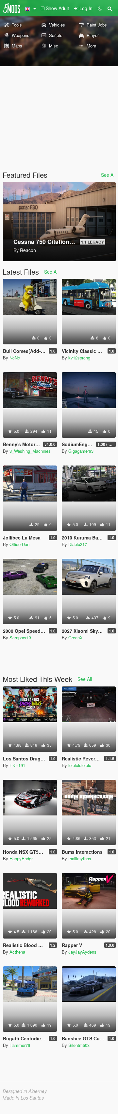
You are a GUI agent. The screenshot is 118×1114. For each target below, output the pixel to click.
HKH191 (17, 765)
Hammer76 (19, 1045)
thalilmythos (79, 858)
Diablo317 (77, 544)
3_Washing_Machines (30, 451)
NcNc (14, 358)
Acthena (17, 952)
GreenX (75, 637)
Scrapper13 (20, 637)
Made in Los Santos (23, 1097)
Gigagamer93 (80, 451)
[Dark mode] (99, 8)
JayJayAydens (82, 952)
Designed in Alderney (25, 1091)
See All (108, 175)
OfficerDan (19, 544)
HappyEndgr (21, 858)
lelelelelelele (79, 765)
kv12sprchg (79, 358)
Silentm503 (79, 1045)
